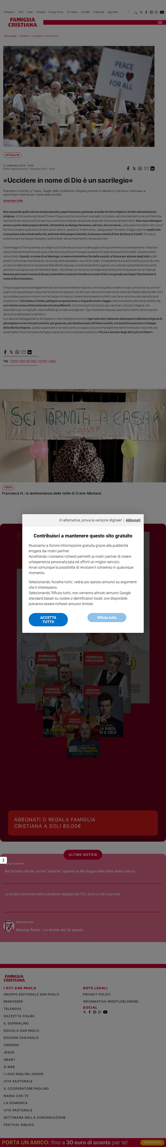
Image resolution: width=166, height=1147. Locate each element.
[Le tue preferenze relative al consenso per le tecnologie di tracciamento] (3, 860)
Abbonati (133, 520)
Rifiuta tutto (107, 617)
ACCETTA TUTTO (48, 619)
